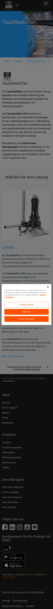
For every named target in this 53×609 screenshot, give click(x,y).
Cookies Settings (26, 305)
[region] (26, 304)
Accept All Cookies (26, 319)
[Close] (48, 287)
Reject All (26, 312)
